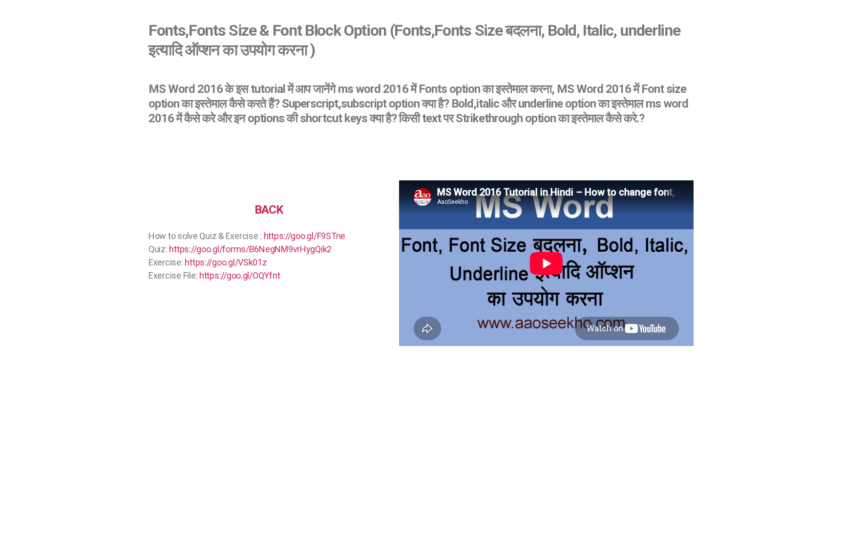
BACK (268, 210)
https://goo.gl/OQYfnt (239, 275)
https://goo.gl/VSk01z (226, 262)
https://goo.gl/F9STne (304, 236)
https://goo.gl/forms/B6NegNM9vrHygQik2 (250, 249)
